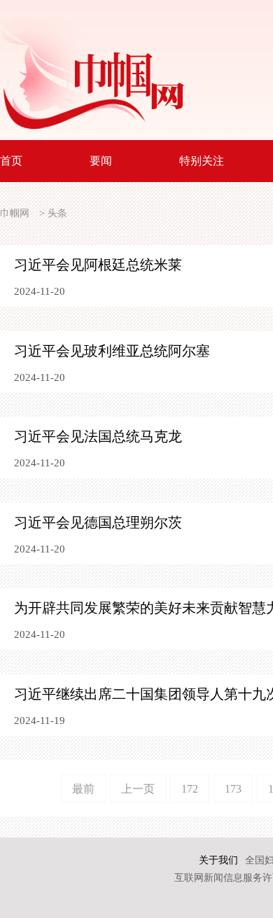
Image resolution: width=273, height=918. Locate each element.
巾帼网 (14, 213)
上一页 (138, 789)
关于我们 (218, 860)
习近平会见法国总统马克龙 (98, 436)
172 (189, 789)
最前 (83, 789)
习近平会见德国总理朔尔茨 (98, 522)
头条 (57, 213)
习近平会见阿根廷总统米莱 (98, 264)
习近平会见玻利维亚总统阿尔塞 (112, 351)
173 (233, 789)
